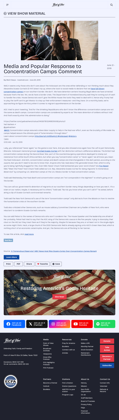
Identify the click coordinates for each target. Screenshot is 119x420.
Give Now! (59, 297)
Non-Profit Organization (86, 390)
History (84, 383)
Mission (84, 386)
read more (29, 234)
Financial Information (85, 412)
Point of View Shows (48, 344)
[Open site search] (111, 4)
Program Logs (67, 395)
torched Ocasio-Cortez (47, 151)
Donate (107, 341)
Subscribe (107, 365)
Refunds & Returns (104, 390)
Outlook (46, 386)
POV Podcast (48, 368)
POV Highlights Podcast (49, 364)
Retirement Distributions (86, 354)
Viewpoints (47, 354)
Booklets (65, 347)
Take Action (107, 348)
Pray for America (68, 343)
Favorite (44, 264)
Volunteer (103, 386)
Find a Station (67, 383)
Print (8, 264)
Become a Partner (107, 357)
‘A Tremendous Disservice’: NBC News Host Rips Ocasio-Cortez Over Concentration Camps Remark (54, 251)
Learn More (11, 257)
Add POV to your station (68, 390)
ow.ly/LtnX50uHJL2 (46, 136)
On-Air (83, 395)
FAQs (83, 408)
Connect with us (68, 350)
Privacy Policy (86, 405)
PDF (18, 264)
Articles (65, 353)
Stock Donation (87, 350)
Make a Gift (85, 343)
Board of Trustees (88, 401)
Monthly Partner (87, 347)
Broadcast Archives (47, 350)
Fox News (103, 166)
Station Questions (69, 386)
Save (57, 264)
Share (29, 264)
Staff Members (87, 398)
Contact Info (105, 383)
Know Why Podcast (47, 358)
